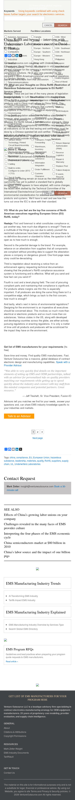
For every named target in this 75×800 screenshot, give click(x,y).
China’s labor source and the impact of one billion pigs (37, 554)
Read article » (12, 661)
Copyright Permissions (15, 735)
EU (30, 457)
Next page (38, 437)
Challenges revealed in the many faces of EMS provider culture (35, 526)
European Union (41, 457)
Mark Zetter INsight (13, 748)
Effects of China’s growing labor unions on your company (35, 516)
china (12, 457)
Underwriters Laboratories (27, 463)
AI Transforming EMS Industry (23, 595)
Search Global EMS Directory (23, 628)
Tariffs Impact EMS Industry (22, 600)
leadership (20, 460)
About (7, 727)
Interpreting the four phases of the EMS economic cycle (37, 535)
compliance (22, 457)
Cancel (48, 25)
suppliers (56, 460)
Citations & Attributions (15, 731)
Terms (34, 791)
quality (40, 460)
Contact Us (9, 772)
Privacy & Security (51, 791)
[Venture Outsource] (25, 6)
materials (31, 460)
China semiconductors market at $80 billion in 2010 (34, 544)
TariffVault (8, 756)
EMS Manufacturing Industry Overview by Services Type (36, 624)
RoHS (48, 460)
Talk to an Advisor (19, 416)
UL (12, 463)
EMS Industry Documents (16, 752)
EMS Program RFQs (19, 649)
